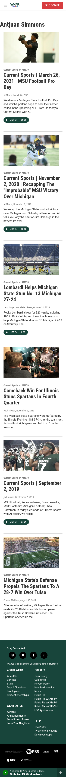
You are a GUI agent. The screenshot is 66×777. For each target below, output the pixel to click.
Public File (39, 695)
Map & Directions (16, 687)
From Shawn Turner (18, 719)
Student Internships (18, 695)
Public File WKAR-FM (45, 702)
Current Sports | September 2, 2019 (32, 486)
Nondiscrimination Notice (44, 689)
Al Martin (8, 95)
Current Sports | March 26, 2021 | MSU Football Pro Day (32, 81)
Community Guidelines (41, 678)
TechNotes (40, 727)
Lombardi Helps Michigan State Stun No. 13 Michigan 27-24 (32, 293)
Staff (10, 683)
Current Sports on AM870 (16, 69)
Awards (11, 711)
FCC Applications (43, 710)
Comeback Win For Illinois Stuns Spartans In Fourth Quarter (31, 396)
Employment (14, 691)
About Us (12, 676)
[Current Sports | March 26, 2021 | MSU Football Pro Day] (31, 47)
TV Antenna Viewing (45, 730)
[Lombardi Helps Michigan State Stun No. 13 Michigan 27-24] (31, 259)
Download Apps (43, 734)
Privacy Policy (42, 683)
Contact (11, 679)
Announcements (16, 715)
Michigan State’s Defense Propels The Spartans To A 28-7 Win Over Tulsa (31, 586)
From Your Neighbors (18, 723)
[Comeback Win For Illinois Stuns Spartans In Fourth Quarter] (31, 362)
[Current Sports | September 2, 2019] (31, 455)
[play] (5, 772)
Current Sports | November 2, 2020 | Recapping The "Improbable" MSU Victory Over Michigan (32, 187)
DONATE (54, 5)
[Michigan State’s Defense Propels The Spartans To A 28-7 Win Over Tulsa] (31, 552)
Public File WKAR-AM (46, 706)
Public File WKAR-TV (45, 698)
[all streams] (61, 772)
